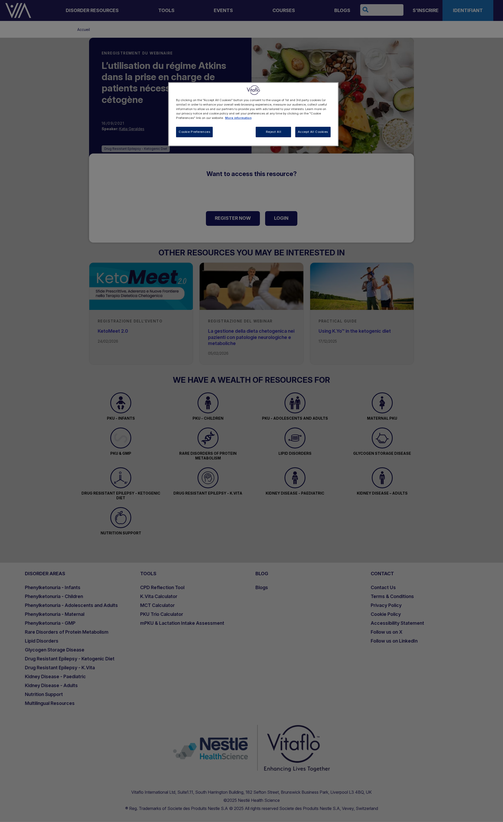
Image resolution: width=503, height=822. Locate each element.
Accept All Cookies (313, 132)
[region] (253, 114)
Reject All (273, 132)
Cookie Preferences (194, 132)
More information (238, 118)
